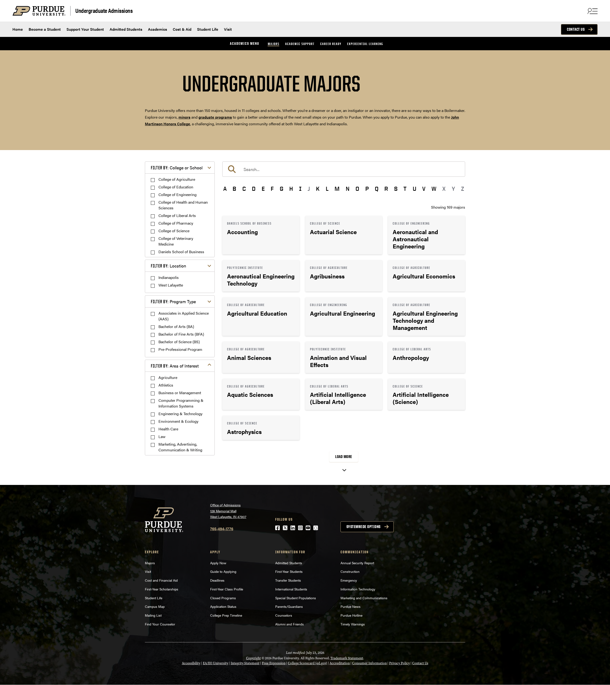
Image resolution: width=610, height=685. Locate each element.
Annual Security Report (357, 562)
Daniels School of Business (181, 251)
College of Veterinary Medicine (175, 241)
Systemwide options (363, 526)
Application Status (223, 606)
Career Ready (330, 44)
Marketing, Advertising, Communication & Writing (180, 447)
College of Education (175, 187)
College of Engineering (177, 194)
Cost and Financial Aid (161, 580)
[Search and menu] (592, 11)
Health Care (168, 429)
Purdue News (351, 606)
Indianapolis (168, 277)
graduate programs (215, 117)
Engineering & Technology (180, 413)
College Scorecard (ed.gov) (307, 663)
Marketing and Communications (364, 597)
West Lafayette (170, 285)
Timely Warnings (353, 624)
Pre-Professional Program (180, 349)
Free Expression (273, 663)
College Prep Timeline (226, 615)
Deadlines (217, 580)
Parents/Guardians (289, 606)
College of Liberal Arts (177, 215)
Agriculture (167, 377)
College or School (177, 168)
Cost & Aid (182, 29)
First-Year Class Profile (226, 589)
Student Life (207, 29)
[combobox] (343, 169)
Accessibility (191, 663)
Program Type (173, 301)
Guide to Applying (223, 571)
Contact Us (576, 29)
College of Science (173, 230)
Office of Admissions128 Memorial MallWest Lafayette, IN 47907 (228, 511)
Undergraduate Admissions (103, 10)
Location (168, 266)
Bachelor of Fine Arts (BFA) (181, 334)
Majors (274, 44)
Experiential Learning (365, 44)
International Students (291, 589)
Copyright (253, 658)
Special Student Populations (295, 597)
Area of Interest (175, 366)
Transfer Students (288, 580)
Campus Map (155, 606)
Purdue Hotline (351, 615)
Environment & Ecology (178, 421)
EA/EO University (215, 663)
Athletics (165, 385)
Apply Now (218, 562)
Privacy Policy (399, 663)
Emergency (349, 580)
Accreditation (340, 663)
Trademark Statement (346, 658)
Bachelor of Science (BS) (179, 341)
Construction (350, 571)
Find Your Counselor (160, 624)
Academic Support (300, 44)
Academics (157, 29)
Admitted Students (126, 29)
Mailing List (153, 615)
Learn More (261, 235)
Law (161, 436)
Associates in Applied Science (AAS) (183, 316)
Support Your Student (85, 29)
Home (17, 29)
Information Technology (358, 589)
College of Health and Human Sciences (183, 205)
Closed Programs (223, 597)
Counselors (283, 615)
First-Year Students (289, 571)
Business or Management (179, 392)
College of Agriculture (176, 179)
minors (184, 117)
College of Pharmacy (175, 223)
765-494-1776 (221, 528)
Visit (228, 29)
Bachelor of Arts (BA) (176, 326)
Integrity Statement (245, 663)
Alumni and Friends (289, 624)
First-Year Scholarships (161, 589)
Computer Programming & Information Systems (180, 403)
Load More (343, 456)
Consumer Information (369, 663)
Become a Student (45, 29)
